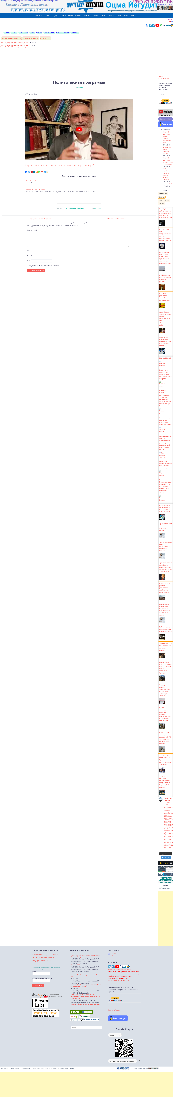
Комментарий (32, 230)
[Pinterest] (31, 172)
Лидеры (55, 16)
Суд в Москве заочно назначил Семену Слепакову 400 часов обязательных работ (165, 318)
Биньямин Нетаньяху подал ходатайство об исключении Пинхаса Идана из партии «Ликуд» (165, 486)
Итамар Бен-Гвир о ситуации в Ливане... (14, 44)
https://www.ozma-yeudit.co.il (119, 980)
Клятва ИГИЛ (167, 184)
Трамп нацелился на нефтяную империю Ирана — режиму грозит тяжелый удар (165, 567)
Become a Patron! (114, 1010)
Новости (78, 16)
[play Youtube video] (79, 129)
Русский (113, 954)
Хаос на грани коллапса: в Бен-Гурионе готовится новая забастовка (165, 760)
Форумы (111, 16)
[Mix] (37, 172)
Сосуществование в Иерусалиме (39, 219)
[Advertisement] (86, 61)
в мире (7, 32)
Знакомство (38, 16)
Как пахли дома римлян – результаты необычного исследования (164, 587)
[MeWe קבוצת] (166, 26)
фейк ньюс (75, 32)
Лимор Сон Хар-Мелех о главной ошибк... (14, 42)
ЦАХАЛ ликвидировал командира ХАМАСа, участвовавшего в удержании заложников (165, 714)
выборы (14, 32)
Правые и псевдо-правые (35, 189)
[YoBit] (165, 876)
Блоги (103, 16)
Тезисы (47, 16)
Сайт (29, 261)
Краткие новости (31, 38)
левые (32, 32)
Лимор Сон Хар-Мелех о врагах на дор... (14, 47)
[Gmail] (42, 172)
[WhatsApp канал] (161, 26)
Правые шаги (30, 180)
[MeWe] (34, 172)
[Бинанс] (165, 865)
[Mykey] (128, 967)
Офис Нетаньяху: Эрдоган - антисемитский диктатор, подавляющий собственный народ (165, 442)
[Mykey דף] (171, 26)
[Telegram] (45, 172)
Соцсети (95, 16)
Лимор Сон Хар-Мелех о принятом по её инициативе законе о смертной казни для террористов (85, 986)
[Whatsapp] (39, 172)
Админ (80, 87)
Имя (29, 250)
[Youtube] (157, 26)
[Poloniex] (165, 882)
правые (39, 32)
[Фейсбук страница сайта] (147, 26)
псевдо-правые (49, 32)
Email (29, 256)
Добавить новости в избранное (119, 970)
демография (24, 32)
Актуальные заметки (11, 38)
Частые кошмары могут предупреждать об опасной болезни (165, 546)
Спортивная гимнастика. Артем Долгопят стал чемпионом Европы (165, 341)
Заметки (87, 16)
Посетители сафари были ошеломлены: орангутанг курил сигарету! (165, 374)
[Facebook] (26, 172)
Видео (70, 16)
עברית (112, 955)
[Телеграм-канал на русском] (153, 26)
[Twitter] (29, 172)
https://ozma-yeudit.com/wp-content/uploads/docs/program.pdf (59, 165)
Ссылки (125, 16)
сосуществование (63, 32)
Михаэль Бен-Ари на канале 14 (119, 219)
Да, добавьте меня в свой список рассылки (43, 266)
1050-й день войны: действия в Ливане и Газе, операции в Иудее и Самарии (165, 213)
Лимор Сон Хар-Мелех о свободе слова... (14, 45)
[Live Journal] (47, 172)
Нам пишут (45, 38)
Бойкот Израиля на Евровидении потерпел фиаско (165, 629)
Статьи (63, 16)
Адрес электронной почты (43, 978)
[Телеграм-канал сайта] (150, 26)
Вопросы (134, 16)
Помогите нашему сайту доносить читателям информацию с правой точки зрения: (123, 989)
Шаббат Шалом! (165, 358)
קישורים (118, 16)
